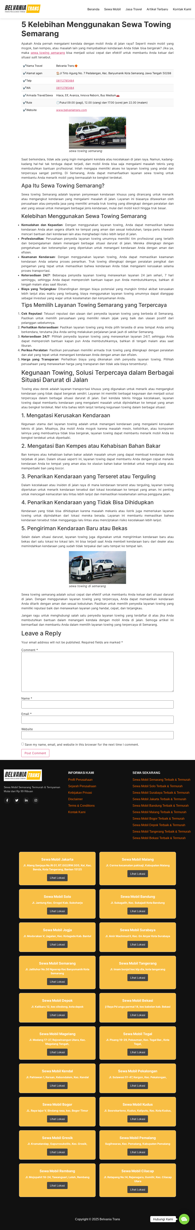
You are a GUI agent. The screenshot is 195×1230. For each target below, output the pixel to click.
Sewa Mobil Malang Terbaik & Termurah (159, 812)
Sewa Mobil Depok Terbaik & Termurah (159, 825)
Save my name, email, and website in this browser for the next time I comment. (82, 744)
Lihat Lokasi (57, 877)
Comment (29, 649)
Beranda (93, 9)
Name (26, 698)
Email (26, 713)
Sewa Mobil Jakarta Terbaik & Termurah (159, 799)
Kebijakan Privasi (80, 792)
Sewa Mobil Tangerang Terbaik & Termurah (162, 831)
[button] (184, 1219)
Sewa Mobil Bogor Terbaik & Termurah (159, 818)
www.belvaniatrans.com (71, 110)
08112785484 (65, 80)
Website (27, 729)
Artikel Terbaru (157, 9)
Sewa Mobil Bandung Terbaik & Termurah (161, 805)
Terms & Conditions (81, 805)
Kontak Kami (182, 9)
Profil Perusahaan (80, 779)
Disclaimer (75, 799)
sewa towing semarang (48, 53)
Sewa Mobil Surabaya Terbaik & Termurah (161, 792)
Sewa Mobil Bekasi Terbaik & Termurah (159, 838)
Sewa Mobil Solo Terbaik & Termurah (158, 786)
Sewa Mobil (112, 9)
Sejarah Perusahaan (82, 786)
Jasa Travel (133, 9)
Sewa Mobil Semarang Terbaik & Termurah (161, 779)
